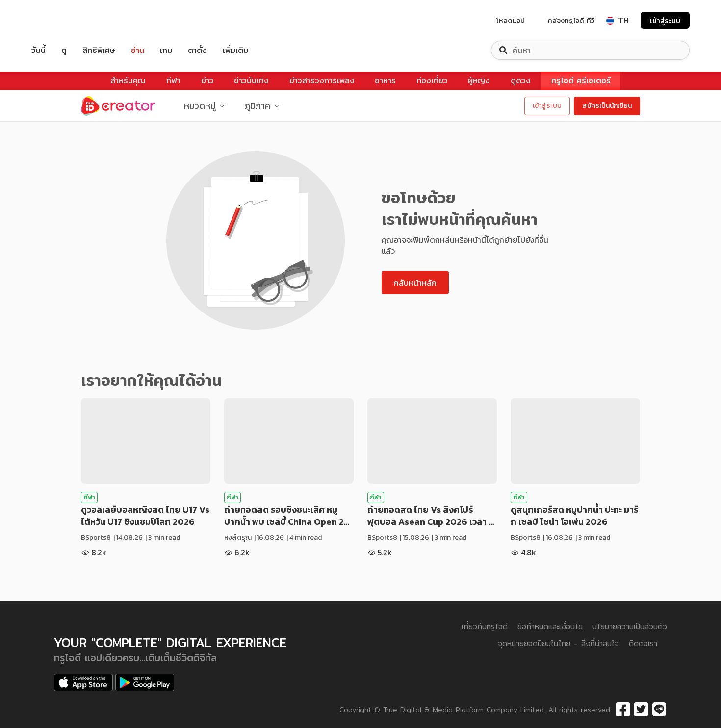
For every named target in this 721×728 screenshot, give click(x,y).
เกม (166, 50)
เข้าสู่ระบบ (665, 20)
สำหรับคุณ (128, 81)
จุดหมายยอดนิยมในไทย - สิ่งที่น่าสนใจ (558, 643)
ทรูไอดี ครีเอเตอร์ (581, 81)
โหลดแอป (510, 20)
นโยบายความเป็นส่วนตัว (629, 627)
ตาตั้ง (197, 50)
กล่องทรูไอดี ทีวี (571, 20)
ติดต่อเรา (643, 643)
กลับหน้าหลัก (415, 282)
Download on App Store (83, 682)
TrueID (60, 20)
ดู (64, 50)
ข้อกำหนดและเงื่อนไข (550, 627)
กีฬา (173, 81)
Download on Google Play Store (144, 682)
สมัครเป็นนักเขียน (607, 106)
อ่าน (137, 50)
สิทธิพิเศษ (98, 50)
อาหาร (385, 81)
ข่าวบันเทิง (251, 81)
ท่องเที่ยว (432, 81)
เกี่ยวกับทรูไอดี (485, 627)
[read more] (145, 441)
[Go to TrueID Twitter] (641, 710)
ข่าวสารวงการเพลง (322, 81)
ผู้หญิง (479, 81)
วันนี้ (38, 50)
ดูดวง (521, 81)
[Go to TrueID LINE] (659, 710)
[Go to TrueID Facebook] (623, 710)
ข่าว (207, 81)
